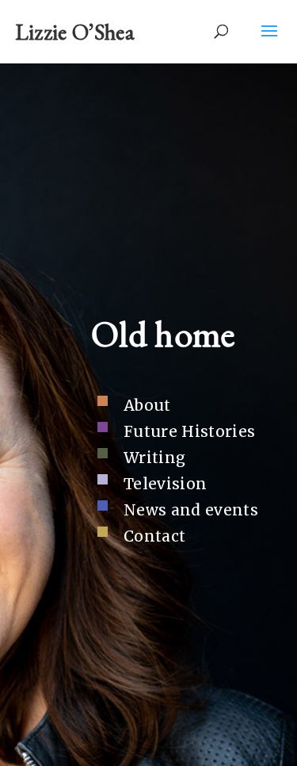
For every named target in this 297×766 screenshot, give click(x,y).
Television (165, 483)
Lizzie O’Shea (75, 31)
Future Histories (189, 431)
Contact (154, 536)
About (147, 405)
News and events (191, 509)
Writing (154, 457)
